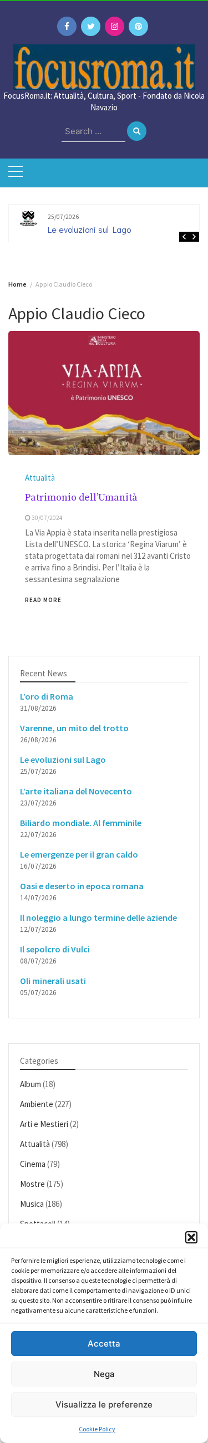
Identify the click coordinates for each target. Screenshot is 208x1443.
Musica (32, 1204)
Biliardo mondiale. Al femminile (80, 822)
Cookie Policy (97, 1429)
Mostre (32, 1184)
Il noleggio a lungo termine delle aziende (98, 917)
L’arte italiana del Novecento (76, 791)
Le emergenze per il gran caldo (79, 854)
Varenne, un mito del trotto (74, 727)
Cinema (32, 1164)
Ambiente (36, 1104)
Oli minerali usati (53, 980)
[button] (191, 1237)
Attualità (40, 477)
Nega (104, 1374)
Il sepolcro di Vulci (55, 949)
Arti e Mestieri (44, 1124)
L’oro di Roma (46, 696)
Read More (43, 600)
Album (30, 1084)
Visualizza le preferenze (104, 1404)
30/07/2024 (47, 518)
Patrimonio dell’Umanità (81, 497)
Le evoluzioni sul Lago (89, 229)
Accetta (104, 1343)
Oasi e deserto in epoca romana (82, 885)
